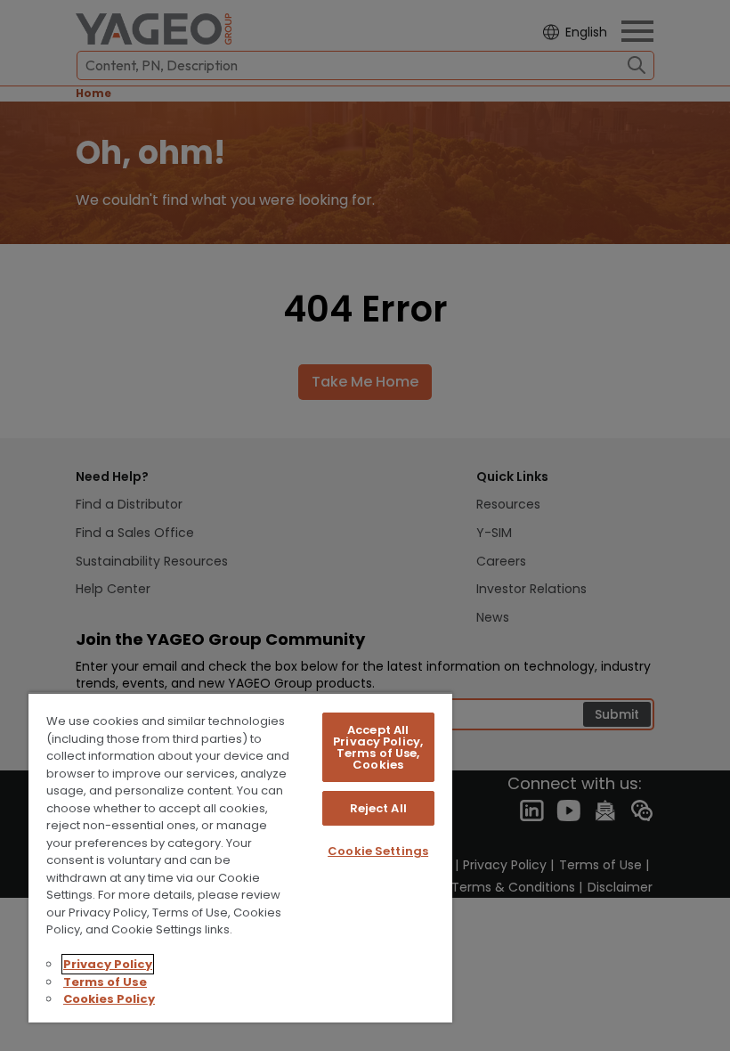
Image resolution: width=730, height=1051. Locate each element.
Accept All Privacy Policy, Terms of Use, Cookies (378, 747)
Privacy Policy (107, 964)
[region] (240, 857)
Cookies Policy (109, 998)
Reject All (378, 808)
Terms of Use (105, 982)
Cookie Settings (378, 851)
